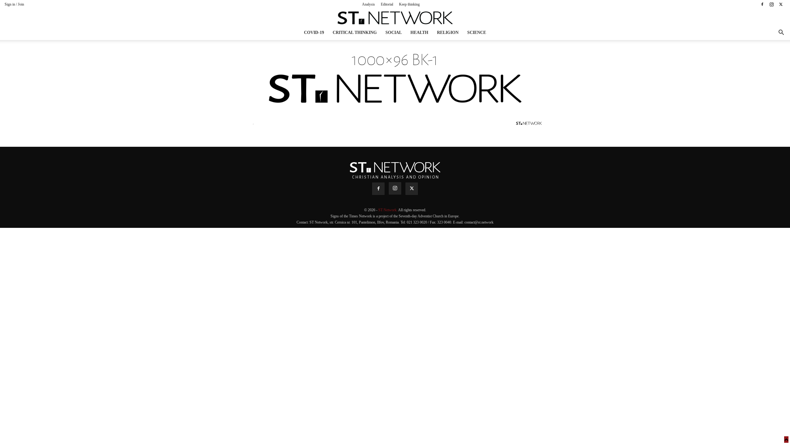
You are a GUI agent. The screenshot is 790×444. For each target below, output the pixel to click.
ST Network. (388, 210)
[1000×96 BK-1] (395, 101)
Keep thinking (409, 4)
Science (476, 32)
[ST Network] (395, 17)
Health (419, 32)
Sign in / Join (14, 4)
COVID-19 (314, 32)
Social (393, 32)
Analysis (368, 4)
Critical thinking (355, 32)
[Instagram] (771, 4)
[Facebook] (762, 4)
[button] (781, 33)
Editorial (387, 4)
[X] (780, 4)
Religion (448, 32)
